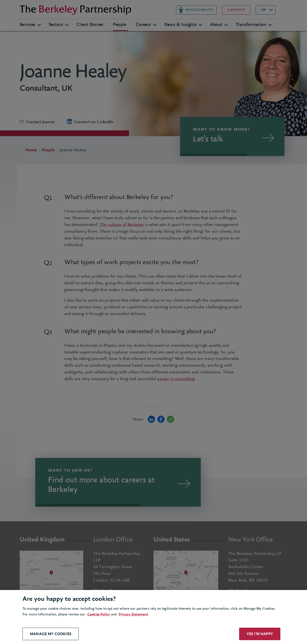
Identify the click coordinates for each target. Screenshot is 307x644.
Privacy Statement (133, 614)
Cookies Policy (98, 614)
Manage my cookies (50, 634)
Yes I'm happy (260, 634)
